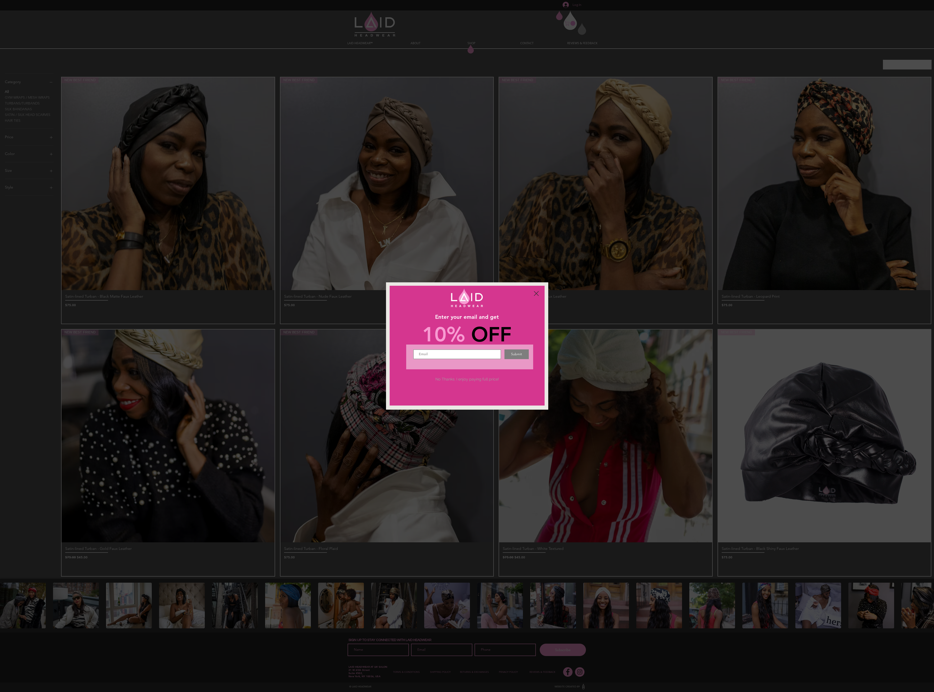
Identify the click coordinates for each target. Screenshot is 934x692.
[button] (536, 293)
